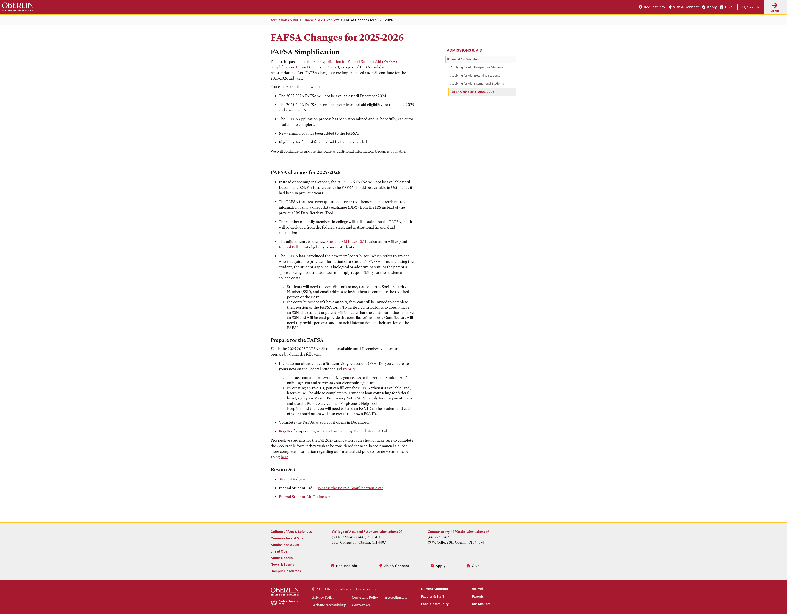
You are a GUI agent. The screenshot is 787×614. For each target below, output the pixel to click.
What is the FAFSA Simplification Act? (350, 488)
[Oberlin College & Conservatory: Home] (17, 6)
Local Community (435, 604)
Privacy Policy (323, 597)
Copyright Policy (365, 597)
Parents (478, 596)
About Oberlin (282, 558)
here (284, 457)
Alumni (477, 589)
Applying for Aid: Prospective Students (476, 67)
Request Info (654, 7)
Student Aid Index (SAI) (347, 241)
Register (285, 431)
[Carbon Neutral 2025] (285, 603)
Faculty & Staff (432, 596)
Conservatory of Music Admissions (456, 532)
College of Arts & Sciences (291, 531)
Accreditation (396, 597)
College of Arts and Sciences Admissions (365, 532)
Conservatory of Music (288, 538)
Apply (712, 7)
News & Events (282, 564)
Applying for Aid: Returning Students (475, 75)
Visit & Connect (686, 7)
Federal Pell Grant (293, 247)
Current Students (434, 589)
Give (728, 7)
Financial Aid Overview (321, 20)
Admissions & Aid (284, 20)
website (349, 369)
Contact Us (361, 605)
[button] (748, 7)
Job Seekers (481, 604)
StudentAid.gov (292, 479)
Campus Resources (286, 571)
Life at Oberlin (282, 551)
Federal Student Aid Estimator (304, 496)
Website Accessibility (329, 605)
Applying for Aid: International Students (477, 83)
